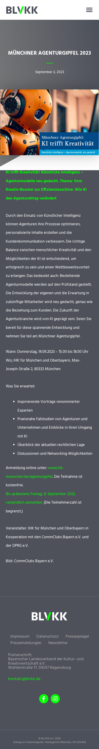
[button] (89, 10)
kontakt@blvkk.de (24, 679)
